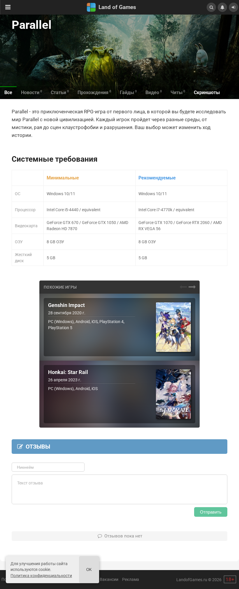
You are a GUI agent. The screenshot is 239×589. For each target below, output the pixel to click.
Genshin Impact (66, 305)
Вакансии (109, 579)
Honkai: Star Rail (68, 372)
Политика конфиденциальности (41, 575)
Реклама (130, 579)
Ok (89, 569)
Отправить (211, 511)
